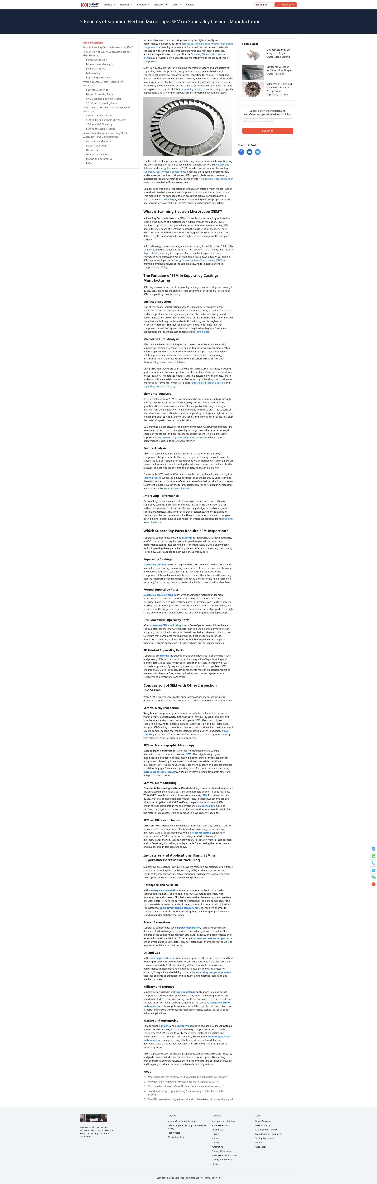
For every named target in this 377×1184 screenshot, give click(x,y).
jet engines (227, 518)
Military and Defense (222, 1159)
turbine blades (201, 331)
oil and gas (170, 199)
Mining (215, 1142)
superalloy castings (192, 89)
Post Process (174, 1132)
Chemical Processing (222, 1151)
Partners (259, 1142)
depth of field (150, 253)
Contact (190, 4)
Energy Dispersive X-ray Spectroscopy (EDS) (197, 260)
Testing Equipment (264, 1138)
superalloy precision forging (159, 386)
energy (162, 168)
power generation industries (191, 437)
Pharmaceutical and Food (224, 1155)
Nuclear (215, 1163)
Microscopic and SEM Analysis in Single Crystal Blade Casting (278, 53)
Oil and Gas (217, 1129)
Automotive (217, 1146)
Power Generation (220, 1125)
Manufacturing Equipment (268, 1134)
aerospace (164, 437)
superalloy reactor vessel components (164, 171)
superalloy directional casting (208, 382)
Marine (215, 1138)
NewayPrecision (263, 1121)
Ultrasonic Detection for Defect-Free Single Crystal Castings (278, 70)
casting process (152, 477)
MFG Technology (263, 1125)
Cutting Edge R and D (266, 1129)
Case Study (260, 1146)
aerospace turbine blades (195, 43)
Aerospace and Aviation (223, 1121)
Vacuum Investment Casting (182, 1121)
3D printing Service (177, 1137)
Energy (215, 1134)
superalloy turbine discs (177, 488)
